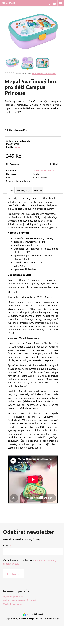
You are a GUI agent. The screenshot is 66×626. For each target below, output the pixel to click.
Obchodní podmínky (13, 596)
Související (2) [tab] (24, 190)
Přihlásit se (13, 573)
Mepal (17, 147)
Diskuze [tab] (38, 190)
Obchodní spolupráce (13, 603)
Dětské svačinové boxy (43, 170)
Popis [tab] (10, 190)
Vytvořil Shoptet (35, 613)
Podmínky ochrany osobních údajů (19, 600)
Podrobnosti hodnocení (44, 73)
